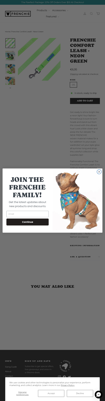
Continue (27, 222)
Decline (80, 393)
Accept (51, 393)
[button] (98, 394)
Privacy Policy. (68, 385)
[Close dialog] (99, 171)
